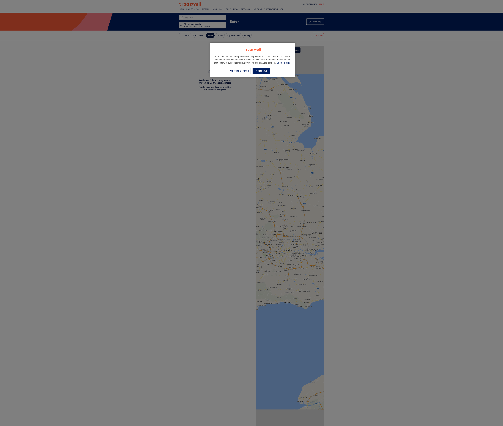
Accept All (261, 71)
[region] (252, 60)
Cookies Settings (239, 71)
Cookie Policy (283, 63)
